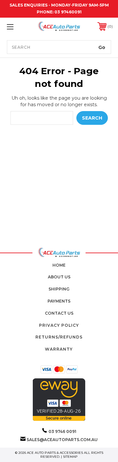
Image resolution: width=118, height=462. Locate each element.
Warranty (59, 349)
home (59, 265)
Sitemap (70, 456)
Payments (59, 301)
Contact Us (59, 313)
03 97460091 (68, 11)
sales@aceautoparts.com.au (62, 439)
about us (59, 276)
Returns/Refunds (59, 337)
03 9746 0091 (62, 431)
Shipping (59, 289)
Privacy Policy (59, 325)
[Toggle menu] (17, 27)
